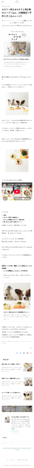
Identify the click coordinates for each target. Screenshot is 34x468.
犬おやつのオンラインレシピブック (12, 20)
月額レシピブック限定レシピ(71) (8, 341)
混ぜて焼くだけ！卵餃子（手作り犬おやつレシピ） (16, 364)
